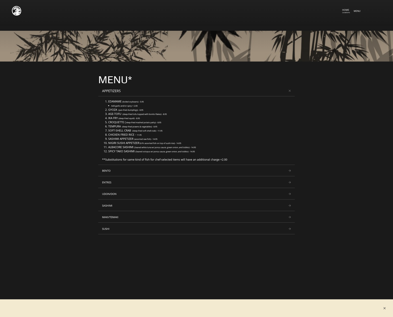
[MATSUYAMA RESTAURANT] (16, 10)
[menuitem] (346, 10)
